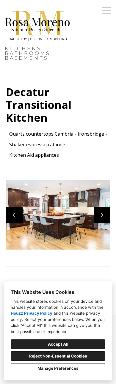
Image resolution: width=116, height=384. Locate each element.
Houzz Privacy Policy (31, 313)
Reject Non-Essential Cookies (58, 356)
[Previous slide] (14, 215)
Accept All (58, 344)
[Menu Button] (106, 11)
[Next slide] (102, 215)
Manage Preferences (58, 368)
